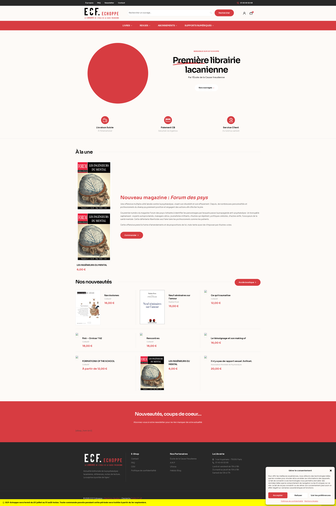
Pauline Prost (174, 302)
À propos (89, 3)
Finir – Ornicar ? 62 (92, 338)
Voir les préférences (321, 495)
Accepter (278, 495)
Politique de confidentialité (292, 501)
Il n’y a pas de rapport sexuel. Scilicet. (231, 361)
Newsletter (109, 3)
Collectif (107, 299)
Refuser (298, 495)
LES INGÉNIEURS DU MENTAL (92, 265)
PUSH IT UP (136, 498)
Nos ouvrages (206, 87)
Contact (121, 3)
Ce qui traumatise (220, 295)
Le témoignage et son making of (228, 338)
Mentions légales (311, 501)
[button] (330, 470)
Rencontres (153, 338)
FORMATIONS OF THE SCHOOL (98, 361)
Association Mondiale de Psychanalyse (226, 365)
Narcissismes (111, 295)
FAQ (99, 3)
